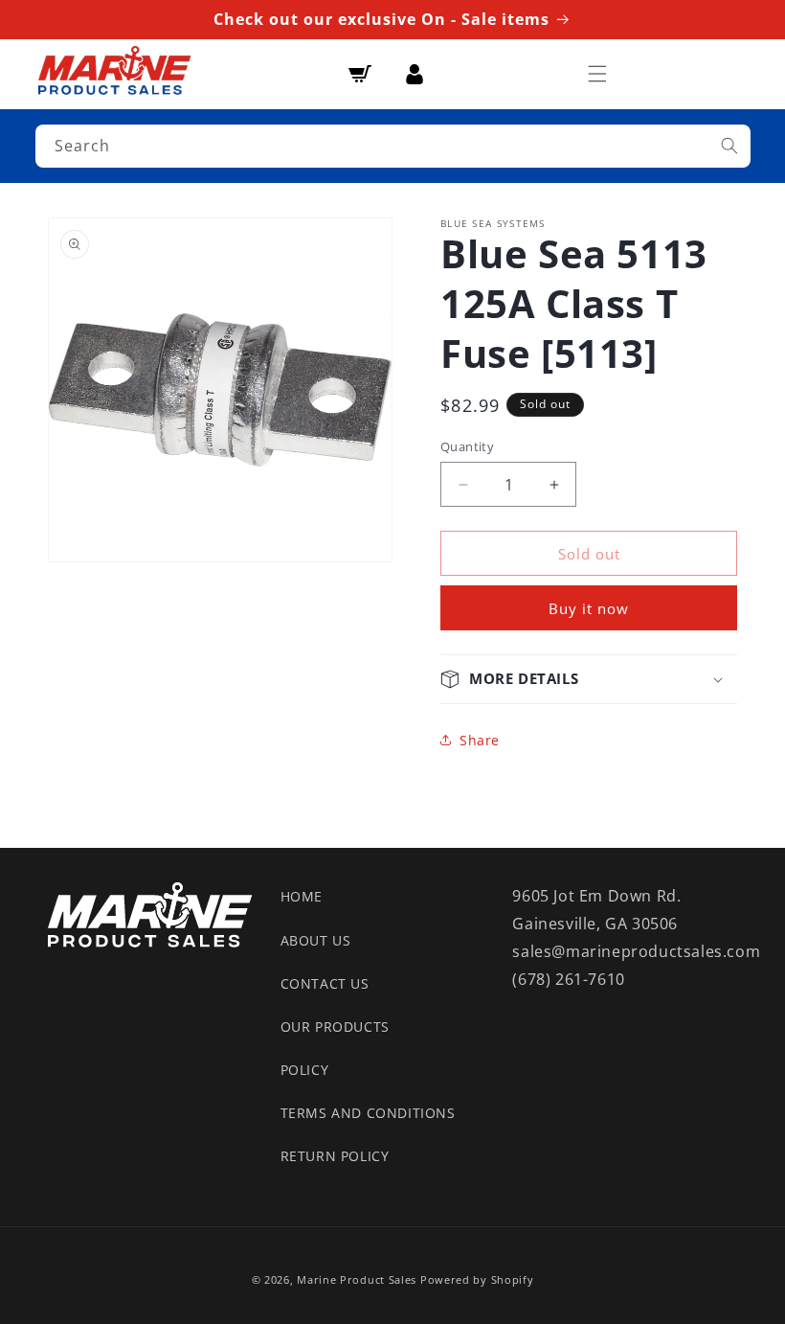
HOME (301, 896)
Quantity (467, 446)
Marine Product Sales (356, 1279)
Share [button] (480, 740)
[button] (597, 74)
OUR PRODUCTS (335, 1026)
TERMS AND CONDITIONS (368, 1113)
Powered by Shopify (477, 1279)
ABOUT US (315, 940)
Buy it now (589, 608)
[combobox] (393, 146)
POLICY (304, 1070)
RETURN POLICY (335, 1156)
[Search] (729, 146)
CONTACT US (325, 983)
